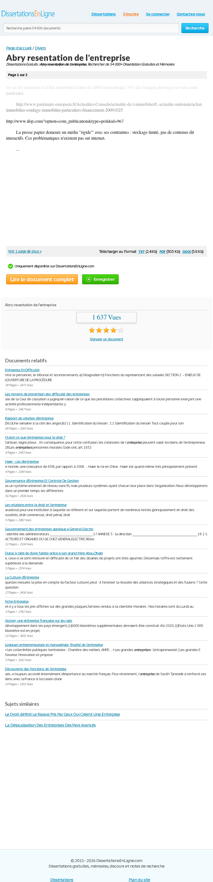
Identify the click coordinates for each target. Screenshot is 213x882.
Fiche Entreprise (17, 601)
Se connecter (157, 14)
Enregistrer (104, 279)
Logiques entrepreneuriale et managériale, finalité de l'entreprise (54, 644)
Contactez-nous (191, 14)
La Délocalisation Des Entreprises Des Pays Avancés (50, 725)
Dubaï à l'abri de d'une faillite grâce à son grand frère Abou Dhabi (54, 553)
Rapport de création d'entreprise (29, 418)
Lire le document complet (42, 279)
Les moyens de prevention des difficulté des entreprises (47, 394)
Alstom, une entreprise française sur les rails (38, 620)
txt (141, 251)
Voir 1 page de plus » (24, 251)
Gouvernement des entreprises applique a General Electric (49, 529)
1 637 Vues (106, 317)
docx (186, 251)
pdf (162, 251)
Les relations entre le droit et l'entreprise (36, 504)
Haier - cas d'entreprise (22, 461)
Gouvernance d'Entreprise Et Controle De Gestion (42, 480)
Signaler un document (106, 339)
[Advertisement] (103, 201)
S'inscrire (131, 14)
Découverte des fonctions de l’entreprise (35, 669)
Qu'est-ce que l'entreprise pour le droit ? (35, 437)
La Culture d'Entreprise (22, 577)
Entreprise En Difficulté (22, 370)
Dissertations (104, 14)
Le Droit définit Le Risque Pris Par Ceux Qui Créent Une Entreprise (62, 714)
